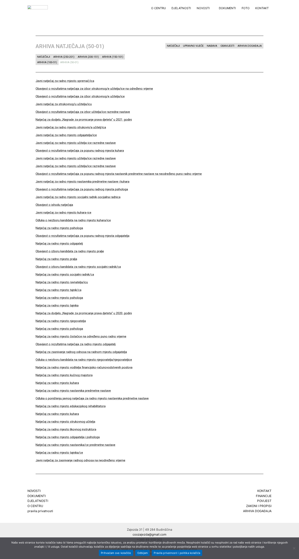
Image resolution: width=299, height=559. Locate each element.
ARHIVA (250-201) (63, 56)
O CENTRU (158, 8)
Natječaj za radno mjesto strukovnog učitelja (65, 421)
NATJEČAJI (43, 56)
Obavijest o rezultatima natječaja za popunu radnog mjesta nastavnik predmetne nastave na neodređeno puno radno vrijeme (119, 174)
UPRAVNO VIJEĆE (193, 45)
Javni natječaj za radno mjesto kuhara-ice (63, 212)
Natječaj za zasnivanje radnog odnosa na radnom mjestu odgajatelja (81, 352)
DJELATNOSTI (181, 8)
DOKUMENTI (227, 8)
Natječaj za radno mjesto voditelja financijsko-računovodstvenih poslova (84, 367)
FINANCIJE (264, 496)
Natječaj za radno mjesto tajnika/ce (59, 452)
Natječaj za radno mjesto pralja (56, 259)
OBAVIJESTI (227, 45)
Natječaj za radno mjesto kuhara (57, 383)
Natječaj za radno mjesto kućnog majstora (64, 375)
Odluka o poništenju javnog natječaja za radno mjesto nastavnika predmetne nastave (92, 398)
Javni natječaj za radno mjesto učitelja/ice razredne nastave (76, 158)
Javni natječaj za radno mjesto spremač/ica (65, 81)
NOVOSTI (203, 8)
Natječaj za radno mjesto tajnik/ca (58, 290)
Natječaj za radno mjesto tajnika (57, 305)
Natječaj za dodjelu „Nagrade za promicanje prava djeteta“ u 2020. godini (84, 313)
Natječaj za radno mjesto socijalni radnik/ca (65, 274)
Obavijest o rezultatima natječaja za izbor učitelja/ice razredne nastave (83, 112)
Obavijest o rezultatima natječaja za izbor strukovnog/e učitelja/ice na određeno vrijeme (94, 88)
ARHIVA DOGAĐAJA (250, 45)
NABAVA (212, 45)
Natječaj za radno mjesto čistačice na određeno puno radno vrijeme (81, 336)
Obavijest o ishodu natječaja (54, 205)
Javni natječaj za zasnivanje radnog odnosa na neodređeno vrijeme (80, 460)
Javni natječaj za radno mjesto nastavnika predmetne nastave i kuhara (82, 181)
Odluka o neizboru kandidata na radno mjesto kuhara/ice (73, 220)
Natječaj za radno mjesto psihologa (59, 228)
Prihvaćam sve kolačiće (116, 553)
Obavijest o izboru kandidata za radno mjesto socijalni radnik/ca (78, 267)
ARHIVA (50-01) (69, 62)
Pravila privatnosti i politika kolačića (177, 553)
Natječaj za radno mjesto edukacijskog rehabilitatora (71, 406)
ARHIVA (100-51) (47, 62)
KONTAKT (262, 8)
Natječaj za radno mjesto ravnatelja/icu (62, 282)
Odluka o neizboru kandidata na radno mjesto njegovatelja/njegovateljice (84, 360)
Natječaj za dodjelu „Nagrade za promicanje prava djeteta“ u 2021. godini (84, 119)
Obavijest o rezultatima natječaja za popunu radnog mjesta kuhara (80, 150)
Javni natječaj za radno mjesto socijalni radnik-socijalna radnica (78, 197)
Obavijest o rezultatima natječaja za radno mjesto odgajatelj (76, 344)
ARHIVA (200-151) (88, 56)
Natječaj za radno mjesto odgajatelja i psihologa (68, 437)
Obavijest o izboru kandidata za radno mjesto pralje (70, 251)
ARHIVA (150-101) (112, 56)
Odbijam (142, 553)
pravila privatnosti (40, 511)
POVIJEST (264, 501)
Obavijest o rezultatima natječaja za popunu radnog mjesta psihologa (82, 189)
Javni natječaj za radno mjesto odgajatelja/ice (66, 135)
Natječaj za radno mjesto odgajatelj (59, 243)
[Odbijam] (294, 548)
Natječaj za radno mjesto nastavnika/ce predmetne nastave (75, 445)
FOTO (246, 8)
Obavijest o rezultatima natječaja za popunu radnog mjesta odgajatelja (82, 236)
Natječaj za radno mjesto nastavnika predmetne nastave (73, 391)
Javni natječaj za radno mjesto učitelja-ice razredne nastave (76, 143)
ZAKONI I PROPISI (259, 506)
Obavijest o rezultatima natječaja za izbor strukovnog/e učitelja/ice (80, 96)
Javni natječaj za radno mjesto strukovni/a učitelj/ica (71, 127)
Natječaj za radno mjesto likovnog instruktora (66, 429)
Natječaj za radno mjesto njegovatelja (61, 321)
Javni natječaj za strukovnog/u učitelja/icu (64, 104)
